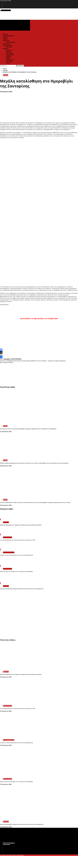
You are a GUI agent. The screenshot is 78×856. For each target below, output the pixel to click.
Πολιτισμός (9, 53)
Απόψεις (8, 51)
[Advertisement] (39, 374)
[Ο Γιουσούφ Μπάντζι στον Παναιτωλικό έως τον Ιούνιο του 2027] (5, 532)
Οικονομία (6, 44)
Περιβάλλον (10, 55)
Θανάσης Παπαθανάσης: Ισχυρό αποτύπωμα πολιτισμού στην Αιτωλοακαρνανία (21, 588)
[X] (39, 352)
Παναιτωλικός (7, 45)
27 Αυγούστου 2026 (6, 431)
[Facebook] (39, 350)
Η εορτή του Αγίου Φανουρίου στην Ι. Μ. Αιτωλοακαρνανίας (16, 555)
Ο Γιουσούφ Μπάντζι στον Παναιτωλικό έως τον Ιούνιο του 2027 (17, 540)
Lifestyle (8, 56)
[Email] (39, 354)
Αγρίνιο (5, 34)
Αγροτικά (9, 50)
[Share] (39, 357)
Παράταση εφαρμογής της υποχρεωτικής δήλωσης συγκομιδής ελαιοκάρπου (21, 525)
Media (8, 58)
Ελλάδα (5, 37)
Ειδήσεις (5, 48)
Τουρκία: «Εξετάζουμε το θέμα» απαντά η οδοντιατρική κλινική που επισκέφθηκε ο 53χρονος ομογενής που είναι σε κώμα (35, 502)
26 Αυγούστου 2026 (6, 466)
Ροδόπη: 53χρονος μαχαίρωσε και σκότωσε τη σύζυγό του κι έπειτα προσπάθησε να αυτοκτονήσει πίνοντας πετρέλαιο (34, 463)
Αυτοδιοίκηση (10, 42)
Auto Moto (9, 61)
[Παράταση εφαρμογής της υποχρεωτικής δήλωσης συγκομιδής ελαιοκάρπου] (5, 517)
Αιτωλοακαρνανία (8, 36)
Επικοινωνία (6, 844)
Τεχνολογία (9, 59)
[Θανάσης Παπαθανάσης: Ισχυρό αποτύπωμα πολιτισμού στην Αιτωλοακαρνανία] (5, 581)
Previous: (33, 361)
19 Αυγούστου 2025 (6, 91)
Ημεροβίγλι (6, 359)
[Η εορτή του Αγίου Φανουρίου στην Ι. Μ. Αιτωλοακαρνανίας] (5, 548)
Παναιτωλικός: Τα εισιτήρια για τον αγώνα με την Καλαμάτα (16, 571)
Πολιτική (6, 40)
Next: (6, 362)
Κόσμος (5, 39)
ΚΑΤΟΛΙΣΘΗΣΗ (16, 359)
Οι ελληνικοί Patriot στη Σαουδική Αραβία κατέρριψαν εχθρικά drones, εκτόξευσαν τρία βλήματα (28, 429)
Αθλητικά (9, 47)
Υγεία (8, 63)
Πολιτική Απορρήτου (9, 843)
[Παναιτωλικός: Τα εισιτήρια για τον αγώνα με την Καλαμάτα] (5, 564)
